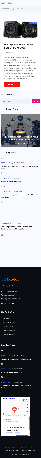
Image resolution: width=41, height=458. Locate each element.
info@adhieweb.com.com (11, 299)
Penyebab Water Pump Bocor (11, 182)
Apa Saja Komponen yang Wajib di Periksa (16, 359)
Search (35, 101)
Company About (8, 322)
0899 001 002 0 (8, 295)
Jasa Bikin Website (26, 448)
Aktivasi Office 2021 (9, 335)
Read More (12, 85)
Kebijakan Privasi (12, 450)
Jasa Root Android (10, 448)
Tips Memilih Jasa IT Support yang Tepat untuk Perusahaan (20, 138)
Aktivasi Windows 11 (9, 330)
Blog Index (6, 318)
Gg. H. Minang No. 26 (10, 291)
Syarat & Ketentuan (28, 450)
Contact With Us (8, 326)
